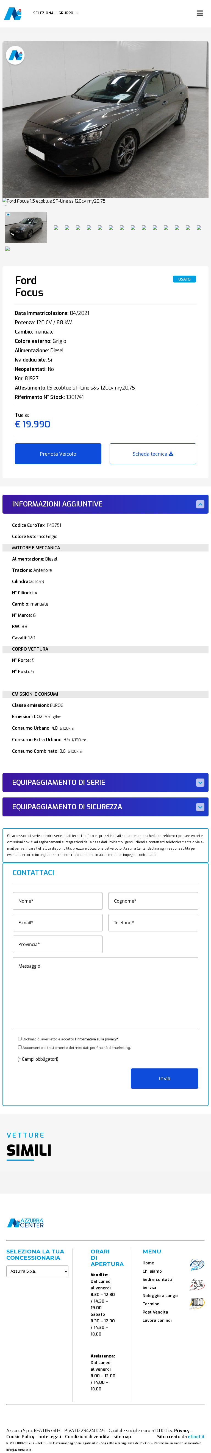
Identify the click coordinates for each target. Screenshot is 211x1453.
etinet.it (196, 1437)
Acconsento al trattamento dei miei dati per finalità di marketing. (77, 1048)
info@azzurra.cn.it (18, 1450)
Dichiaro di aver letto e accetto (70, 1039)
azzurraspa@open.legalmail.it (76, 1443)
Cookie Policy (20, 1437)
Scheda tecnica (151, 453)
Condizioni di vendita (87, 1437)
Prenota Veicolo (58, 453)
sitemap (122, 1437)
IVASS (42, 1443)
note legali (49, 1437)
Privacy (182, 1431)
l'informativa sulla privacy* (96, 1039)
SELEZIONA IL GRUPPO (54, 13)
